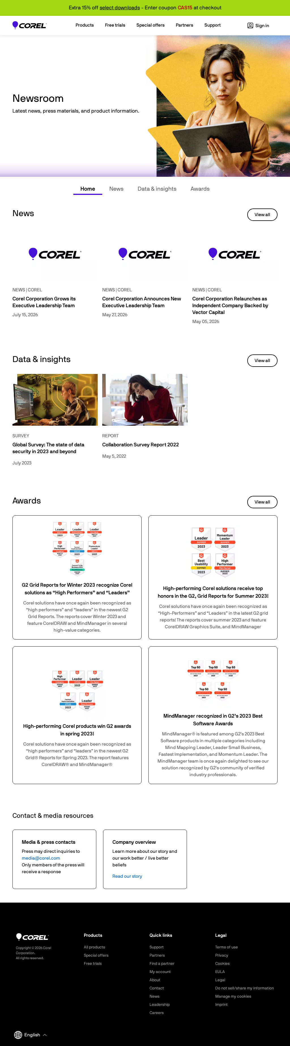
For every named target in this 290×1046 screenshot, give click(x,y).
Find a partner (162, 964)
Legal (220, 980)
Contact (157, 988)
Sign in (262, 25)
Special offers (96, 955)
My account (160, 972)
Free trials (93, 964)
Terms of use (226, 947)
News (116, 189)
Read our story (127, 876)
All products (94, 947)
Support (157, 947)
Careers (157, 1013)
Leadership (160, 1005)
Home (87, 189)
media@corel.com (41, 858)
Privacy (221, 955)
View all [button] (262, 214)
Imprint (221, 1005)
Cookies (222, 964)
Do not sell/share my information (244, 988)
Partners (157, 955)
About (155, 980)
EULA (220, 972)
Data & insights (157, 189)
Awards (200, 189)
